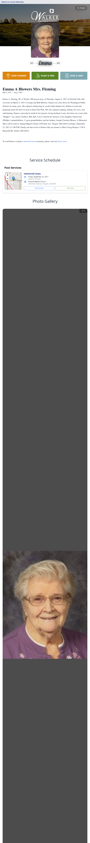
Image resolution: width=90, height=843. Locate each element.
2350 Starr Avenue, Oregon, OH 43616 (42, 184)
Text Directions (39, 188)
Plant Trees (70, 188)
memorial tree (29, 141)
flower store (62, 141)
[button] (13, 178)
